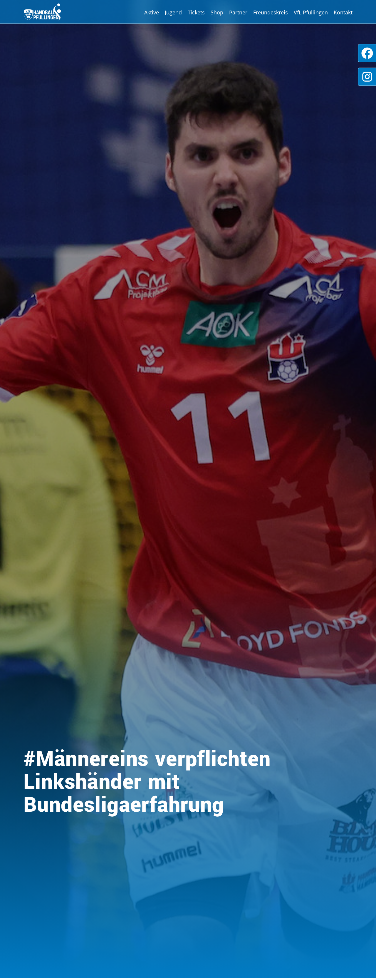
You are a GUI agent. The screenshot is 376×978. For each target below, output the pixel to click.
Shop (217, 12)
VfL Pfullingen (311, 12)
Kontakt (343, 12)
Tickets (196, 12)
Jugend (173, 12)
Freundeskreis (270, 12)
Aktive (151, 12)
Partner (238, 12)
